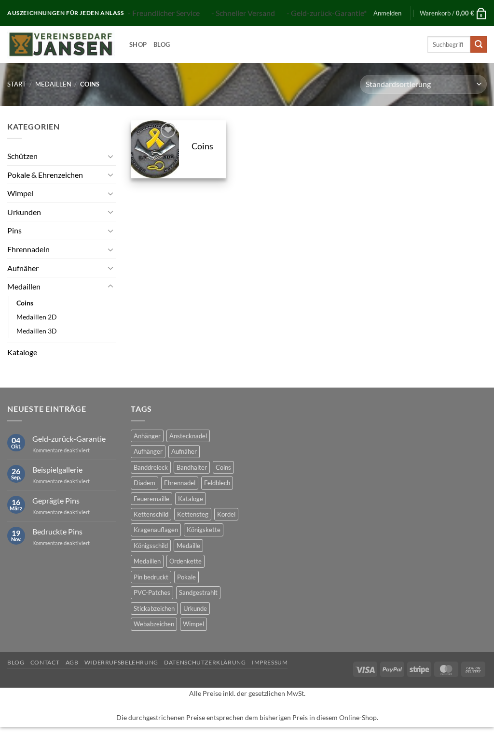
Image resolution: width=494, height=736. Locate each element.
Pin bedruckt (151, 577)
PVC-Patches (152, 592)
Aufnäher (23, 268)
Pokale (186, 577)
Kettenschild (151, 514)
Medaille (188, 545)
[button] (387, 13)
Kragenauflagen (156, 530)
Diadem (144, 483)
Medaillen (53, 84)
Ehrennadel (179, 483)
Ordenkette (185, 561)
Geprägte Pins (56, 500)
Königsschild (151, 545)
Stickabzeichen (154, 608)
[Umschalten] (110, 156)
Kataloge (22, 352)
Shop (138, 44)
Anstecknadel (188, 436)
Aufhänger (148, 451)
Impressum (270, 662)
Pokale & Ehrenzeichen (45, 174)
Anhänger (147, 436)
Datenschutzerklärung (205, 662)
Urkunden (24, 211)
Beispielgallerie (57, 469)
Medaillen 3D (36, 331)
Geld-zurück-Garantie (69, 438)
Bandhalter (192, 467)
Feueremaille (151, 499)
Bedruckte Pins (57, 531)
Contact (44, 662)
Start (16, 84)
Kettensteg (192, 514)
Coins (24, 303)
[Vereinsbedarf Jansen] (61, 44)
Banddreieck (151, 467)
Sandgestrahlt (198, 592)
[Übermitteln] (478, 44)
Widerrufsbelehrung (121, 662)
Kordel (226, 514)
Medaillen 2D (36, 317)
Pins (14, 230)
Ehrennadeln (28, 249)
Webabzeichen (154, 624)
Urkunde (195, 608)
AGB (72, 662)
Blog (161, 44)
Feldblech (217, 483)
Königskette (203, 530)
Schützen (22, 155)
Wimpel (20, 193)
